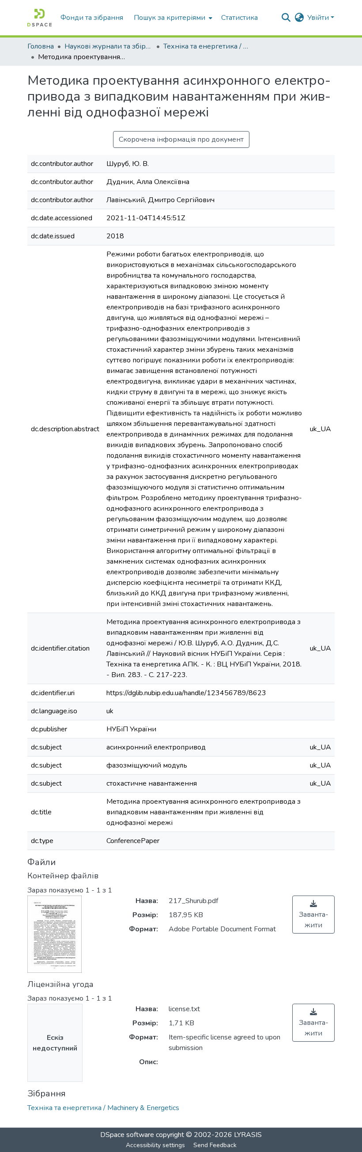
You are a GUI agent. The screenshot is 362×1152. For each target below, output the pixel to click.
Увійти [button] (319, 18)
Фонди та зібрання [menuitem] (91, 18)
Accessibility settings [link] (155, 1145)
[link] (313, 915)
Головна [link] (40, 46)
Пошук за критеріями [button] (169, 18)
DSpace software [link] (127, 1135)
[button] (39, 17)
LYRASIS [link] (248, 1135)
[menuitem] (172, 17)
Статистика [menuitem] (239, 18)
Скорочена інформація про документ (181, 139)
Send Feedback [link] (215, 1145)
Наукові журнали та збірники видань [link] (108, 46)
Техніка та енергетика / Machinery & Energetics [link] (207, 46)
